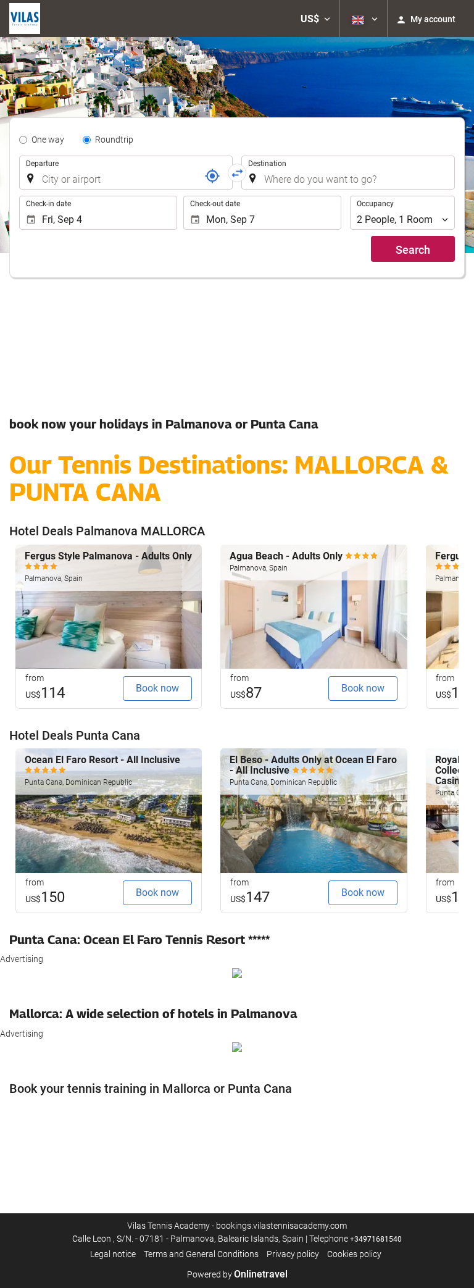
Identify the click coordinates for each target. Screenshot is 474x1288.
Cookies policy (354, 1254)
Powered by (237, 1274)
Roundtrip (114, 139)
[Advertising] (237, 972)
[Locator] (212, 176)
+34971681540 (376, 1239)
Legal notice (113, 1254)
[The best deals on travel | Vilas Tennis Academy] (24, 18)
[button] (315, 18)
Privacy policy (293, 1254)
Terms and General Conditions (201, 1254)
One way (47, 139)
